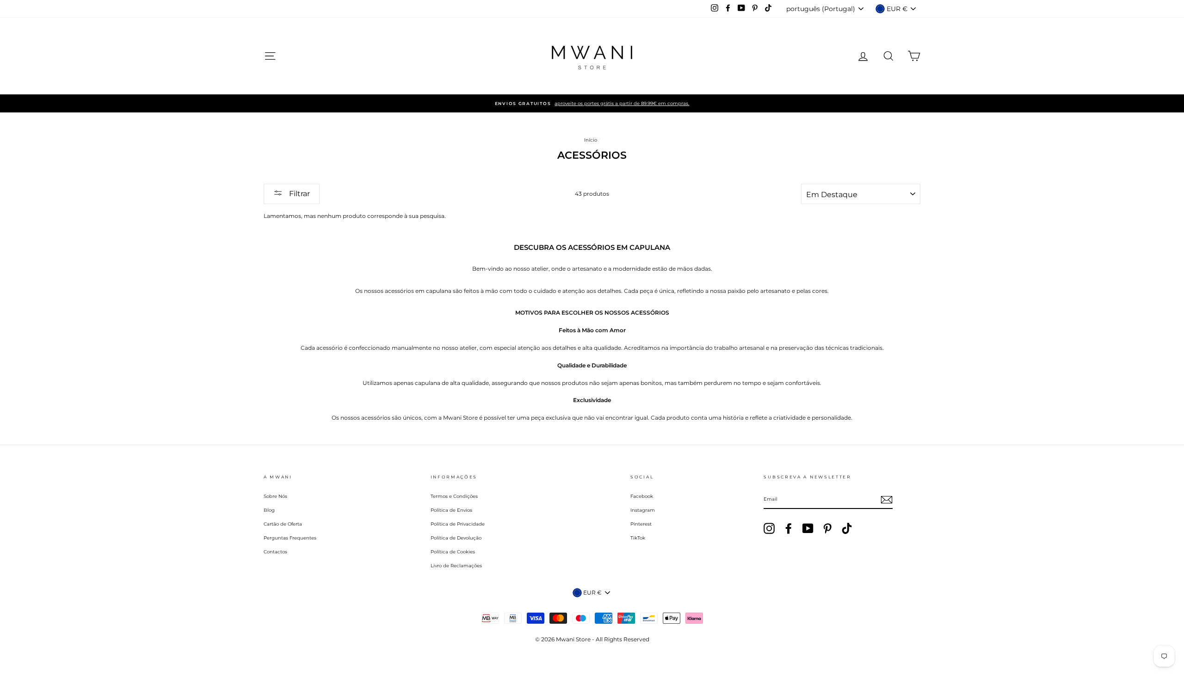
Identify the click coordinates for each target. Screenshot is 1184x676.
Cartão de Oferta (283, 524)
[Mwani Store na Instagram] (769, 528)
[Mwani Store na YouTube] (808, 528)
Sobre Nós (275, 496)
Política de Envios (451, 510)
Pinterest (641, 524)
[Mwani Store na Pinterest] (827, 528)
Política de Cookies (453, 552)
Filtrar (298, 193)
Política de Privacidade (458, 524)
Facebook (641, 496)
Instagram (642, 510)
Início (590, 140)
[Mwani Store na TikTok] (846, 528)
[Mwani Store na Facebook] (788, 528)
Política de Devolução (456, 538)
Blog (269, 510)
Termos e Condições (454, 496)
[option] (592, 103)
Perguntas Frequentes (290, 538)
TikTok (637, 538)
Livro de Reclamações (456, 566)
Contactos (275, 552)
